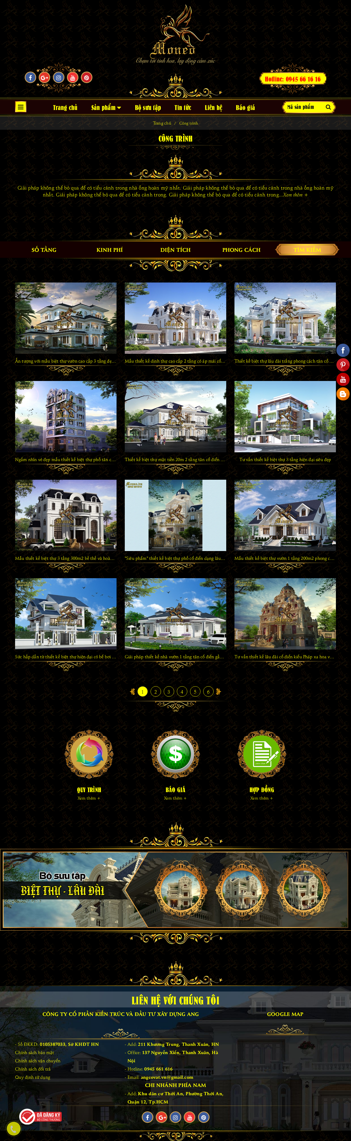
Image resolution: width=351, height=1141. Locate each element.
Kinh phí (110, 249)
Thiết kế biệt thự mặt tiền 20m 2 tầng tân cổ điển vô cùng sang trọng (175, 459)
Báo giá (245, 107)
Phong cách (241, 249)
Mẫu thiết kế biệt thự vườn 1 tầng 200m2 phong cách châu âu (285, 558)
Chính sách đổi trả (33, 1069)
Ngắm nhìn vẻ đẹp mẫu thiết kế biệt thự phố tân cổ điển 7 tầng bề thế (66, 459)
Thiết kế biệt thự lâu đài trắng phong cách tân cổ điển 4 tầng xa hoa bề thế (285, 361)
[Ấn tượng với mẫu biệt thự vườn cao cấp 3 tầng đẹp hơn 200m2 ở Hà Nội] (66, 318)
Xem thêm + (89, 798)
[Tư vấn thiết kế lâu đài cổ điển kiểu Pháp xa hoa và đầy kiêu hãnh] (285, 613)
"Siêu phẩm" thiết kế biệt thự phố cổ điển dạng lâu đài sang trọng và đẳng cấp (175, 558)
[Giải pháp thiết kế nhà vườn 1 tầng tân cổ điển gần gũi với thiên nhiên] (175, 613)
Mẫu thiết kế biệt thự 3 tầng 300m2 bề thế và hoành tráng (66, 558)
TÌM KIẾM (307, 249)
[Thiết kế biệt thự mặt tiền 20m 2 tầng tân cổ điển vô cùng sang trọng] (175, 416)
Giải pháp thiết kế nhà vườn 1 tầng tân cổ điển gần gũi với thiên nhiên (175, 656)
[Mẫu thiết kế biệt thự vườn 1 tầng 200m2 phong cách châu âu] (285, 515)
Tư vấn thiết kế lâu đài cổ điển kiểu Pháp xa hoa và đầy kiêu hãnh (285, 656)
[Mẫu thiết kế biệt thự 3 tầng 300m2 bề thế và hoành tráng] (66, 515)
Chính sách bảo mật (34, 1052)
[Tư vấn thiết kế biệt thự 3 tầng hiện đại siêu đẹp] (285, 416)
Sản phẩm (104, 107)
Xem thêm (295, 194)
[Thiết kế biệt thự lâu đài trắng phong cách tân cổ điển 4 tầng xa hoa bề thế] (285, 318)
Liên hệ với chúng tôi (175, 999)
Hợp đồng (262, 789)
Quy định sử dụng (32, 1077)
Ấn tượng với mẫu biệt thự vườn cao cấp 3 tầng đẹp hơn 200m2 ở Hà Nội (66, 361)
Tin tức (183, 107)
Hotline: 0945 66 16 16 (293, 78)
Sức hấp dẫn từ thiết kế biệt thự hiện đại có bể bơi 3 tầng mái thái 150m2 (66, 656)
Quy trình (89, 789)
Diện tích (175, 249)
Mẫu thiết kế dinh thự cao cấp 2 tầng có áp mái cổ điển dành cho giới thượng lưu (175, 361)
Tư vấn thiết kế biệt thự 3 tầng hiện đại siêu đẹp (285, 459)
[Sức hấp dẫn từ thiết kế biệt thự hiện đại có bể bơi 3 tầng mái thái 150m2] (66, 613)
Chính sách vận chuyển (37, 1060)
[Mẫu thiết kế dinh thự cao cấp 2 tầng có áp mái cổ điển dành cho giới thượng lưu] (175, 318)
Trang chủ (65, 107)
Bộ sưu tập (148, 107)
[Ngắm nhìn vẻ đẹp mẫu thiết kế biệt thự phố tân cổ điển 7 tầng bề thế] (66, 416)
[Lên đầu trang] (341, 1124)
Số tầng (44, 249)
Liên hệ (213, 107)
